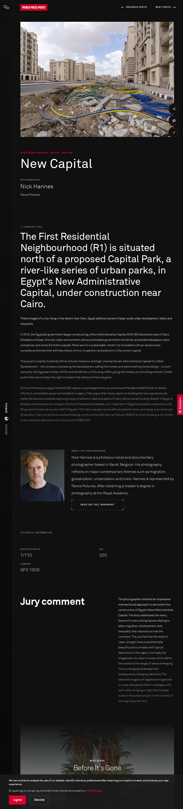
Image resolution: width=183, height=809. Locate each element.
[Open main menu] (6, 7)
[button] (6, 419)
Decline (39, 799)
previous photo (136, 7)
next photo (163, 7)
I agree (17, 799)
